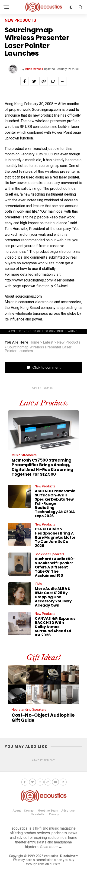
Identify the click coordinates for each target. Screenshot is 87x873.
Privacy (54, 814)
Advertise (68, 810)
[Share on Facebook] (24, 81)
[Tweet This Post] (34, 81)
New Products (68, 342)
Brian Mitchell (34, 69)
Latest (48, 342)
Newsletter (38, 814)
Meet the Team (48, 810)
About (17, 810)
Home (34, 342)
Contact (29, 810)
